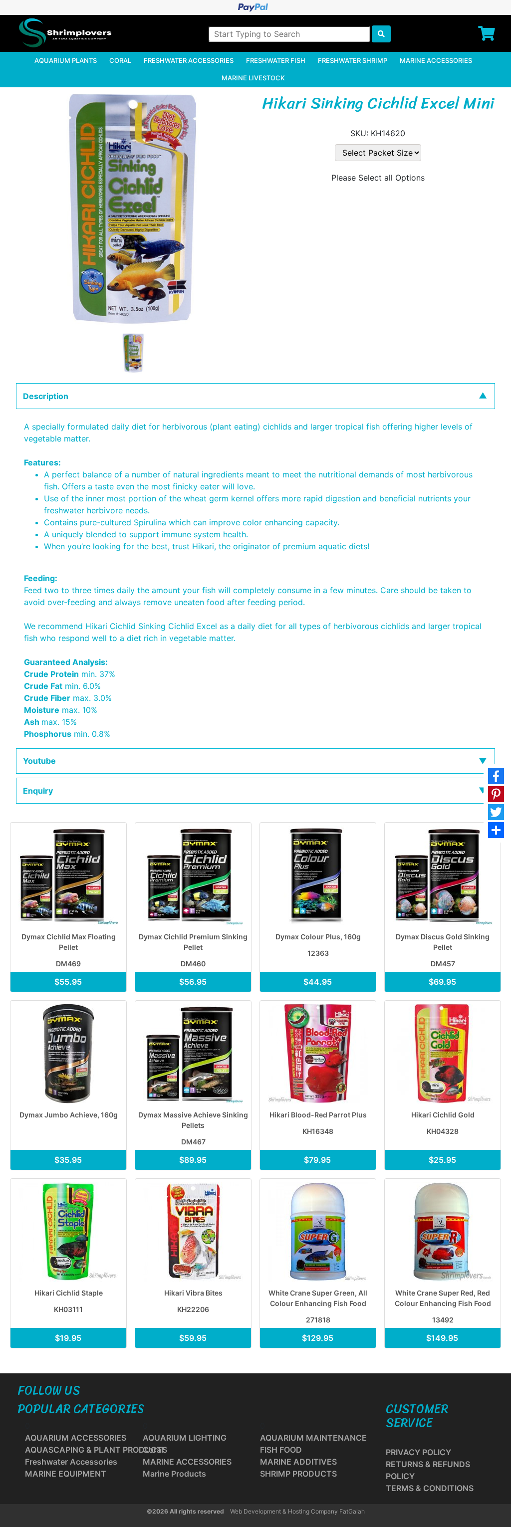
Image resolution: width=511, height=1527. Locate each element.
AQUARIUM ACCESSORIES (75, 1438)
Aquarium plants (65, 60)
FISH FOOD (281, 1450)
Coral (120, 60)
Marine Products (174, 1474)
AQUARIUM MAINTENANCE (313, 1438)
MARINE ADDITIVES (298, 1462)
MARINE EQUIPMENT (65, 1474)
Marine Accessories (436, 60)
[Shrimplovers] (64, 33)
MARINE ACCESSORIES (187, 1462)
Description (45, 396)
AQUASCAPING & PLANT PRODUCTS (96, 1450)
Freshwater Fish (275, 60)
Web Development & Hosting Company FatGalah (297, 1511)
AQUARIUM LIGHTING (185, 1438)
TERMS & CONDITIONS (430, 1488)
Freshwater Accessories (189, 60)
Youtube (39, 761)
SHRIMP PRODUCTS (298, 1474)
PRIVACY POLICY (418, 1452)
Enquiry (38, 791)
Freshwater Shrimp (352, 60)
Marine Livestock (253, 78)
